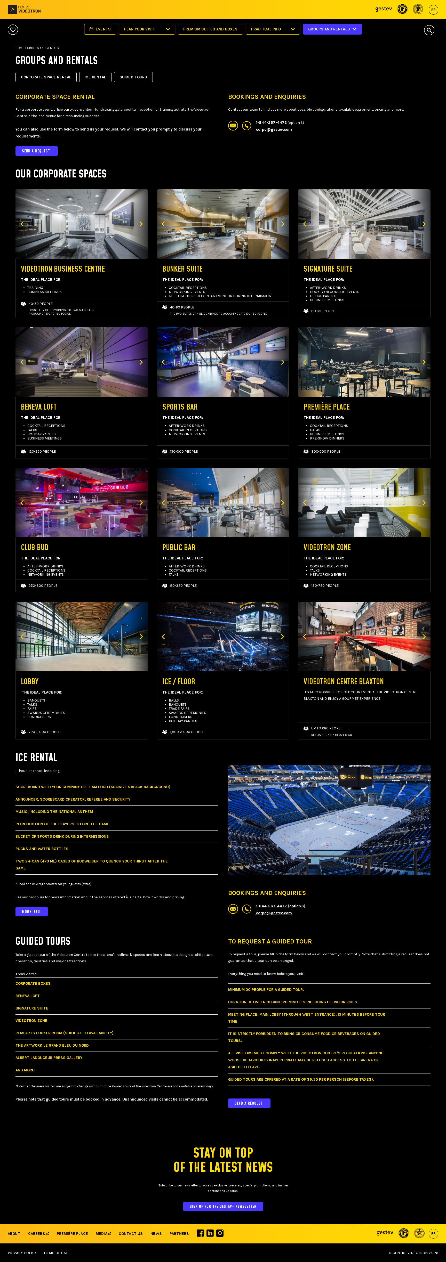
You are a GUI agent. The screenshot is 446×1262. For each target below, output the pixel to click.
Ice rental (95, 77)
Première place (72, 1233)
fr (433, 9)
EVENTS (103, 29)
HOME (19, 48)
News (156, 1233)
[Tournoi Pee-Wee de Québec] (418, 9)
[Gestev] (384, 10)
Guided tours (133, 77)
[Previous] (22, 223)
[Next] (141, 223)
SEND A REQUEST (36, 151)
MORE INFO (31, 912)
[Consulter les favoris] (13, 30)
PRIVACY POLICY (22, 1252)
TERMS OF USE (55, 1252)
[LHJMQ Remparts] (402, 9)
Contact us (131, 1233)
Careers (36, 1233)
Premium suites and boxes (210, 29)
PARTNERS (179, 1233)
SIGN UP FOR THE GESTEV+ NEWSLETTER (223, 1206)
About (14, 1233)
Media (102, 1233)
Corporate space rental (46, 77)
